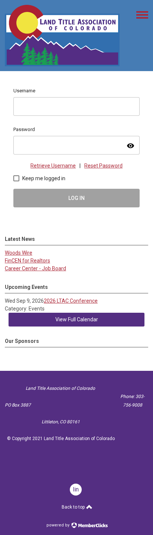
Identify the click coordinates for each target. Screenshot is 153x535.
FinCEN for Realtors (27, 261)
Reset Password (103, 166)
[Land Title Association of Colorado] (62, 64)
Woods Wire (18, 253)
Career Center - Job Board (35, 268)
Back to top (74, 507)
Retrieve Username (53, 166)
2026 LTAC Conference (71, 301)
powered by (58, 525)
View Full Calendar (76, 319)
